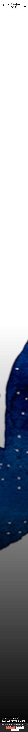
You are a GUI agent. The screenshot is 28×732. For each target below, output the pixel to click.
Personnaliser (15, 730)
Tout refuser (20, 728)
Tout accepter (10, 728)
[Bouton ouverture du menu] (24, 5)
